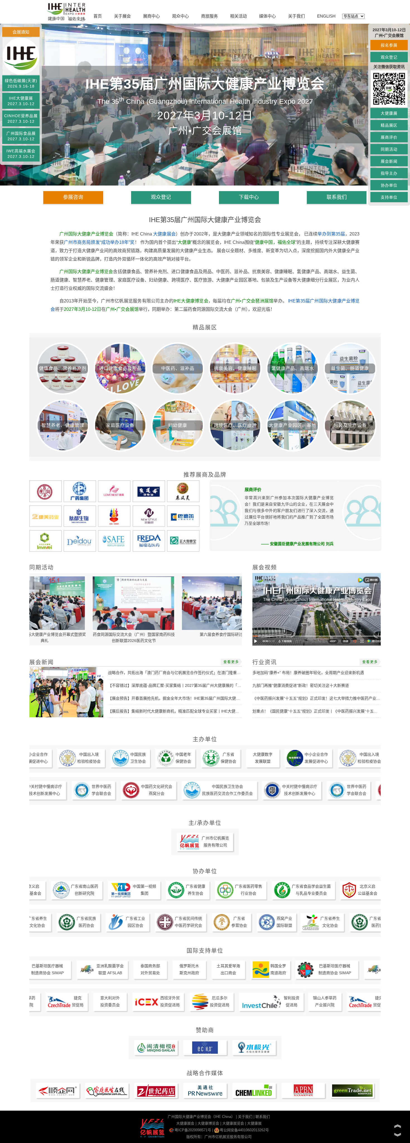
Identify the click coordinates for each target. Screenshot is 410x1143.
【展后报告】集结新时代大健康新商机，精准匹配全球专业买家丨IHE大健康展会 (177, 711)
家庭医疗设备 (120, 425)
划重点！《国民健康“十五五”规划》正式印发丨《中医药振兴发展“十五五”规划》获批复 (327, 711)
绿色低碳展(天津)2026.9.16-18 (21, 83)
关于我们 (296, 16)
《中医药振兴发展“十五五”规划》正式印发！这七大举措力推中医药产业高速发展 (322, 698)
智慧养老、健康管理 (63, 425)
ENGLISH (326, 16)
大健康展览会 (233, 1123)
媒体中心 (267, 16)
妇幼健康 (177, 425)
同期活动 (389, 149)
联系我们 (337, 197)
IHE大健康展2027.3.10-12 (21, 101)
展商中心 (151, 16)
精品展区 (389, 125)
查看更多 (231, 662)
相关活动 (238, 16)
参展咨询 (73, 197)
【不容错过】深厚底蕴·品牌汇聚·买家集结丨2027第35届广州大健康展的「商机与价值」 (184, 685)
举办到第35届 (331, 234)
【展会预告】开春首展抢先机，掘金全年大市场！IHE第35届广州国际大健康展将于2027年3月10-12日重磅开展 (204, 698)
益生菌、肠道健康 (350, 368)
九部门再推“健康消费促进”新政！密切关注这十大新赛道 (300, 685)
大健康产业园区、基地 (292, 425)
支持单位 (389, 197)
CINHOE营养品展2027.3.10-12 (21, 119)
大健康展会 (164, 234)
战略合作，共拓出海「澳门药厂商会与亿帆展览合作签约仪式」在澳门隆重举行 (176, 672)
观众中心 (180, 16)
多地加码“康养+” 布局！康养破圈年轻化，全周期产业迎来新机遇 (308, 672)
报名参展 (389, 45)
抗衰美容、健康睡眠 (235, 368)
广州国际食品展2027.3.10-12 (21, 136)
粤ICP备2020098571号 (193, 1130)
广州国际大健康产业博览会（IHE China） (201, 1117)
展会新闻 (389, 161)
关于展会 (122, 16)
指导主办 (389, 173)
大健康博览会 (208, 1123)
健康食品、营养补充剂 (62, 368)
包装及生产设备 (350, 425)
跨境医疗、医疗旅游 (235, 425)
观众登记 (389, 57)
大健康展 (389, 113)
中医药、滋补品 (177, 368)
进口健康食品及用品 (120, 368)
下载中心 (249, 197)
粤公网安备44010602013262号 (244, 1130)
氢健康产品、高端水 (292, 368)
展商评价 (389, 137)
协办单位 (389, 185)
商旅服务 (209, 16)
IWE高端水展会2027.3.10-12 (20, 154)
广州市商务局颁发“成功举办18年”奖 (99, 242)
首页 (97, 16)
